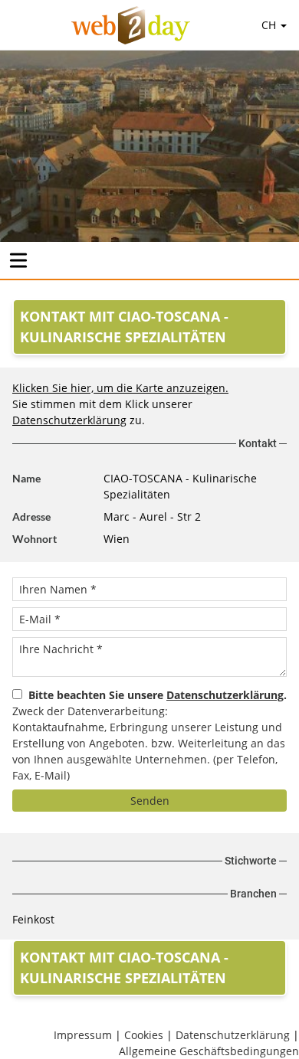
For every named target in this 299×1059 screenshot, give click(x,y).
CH (270, 25)
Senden (149, 800)
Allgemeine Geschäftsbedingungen (209, 1051)
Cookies (143, 1035)
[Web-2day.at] (130, 25)
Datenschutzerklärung (69, 420)
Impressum (83, 1035)
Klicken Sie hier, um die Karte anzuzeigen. (120, 388)
